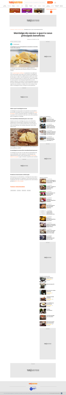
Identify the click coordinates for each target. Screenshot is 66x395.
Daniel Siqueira (16, 44)
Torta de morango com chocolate (50, 316)
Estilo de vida (24, 190)
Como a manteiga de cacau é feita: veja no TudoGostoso (51, 181)
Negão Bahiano (50, 277)
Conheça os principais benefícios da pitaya (51, 200)
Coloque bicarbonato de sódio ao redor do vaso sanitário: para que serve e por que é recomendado (51, 133)
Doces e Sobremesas (48, 6)
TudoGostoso (12, 29)
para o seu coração (19, 181)
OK (61, 393)
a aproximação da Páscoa (18, 73)
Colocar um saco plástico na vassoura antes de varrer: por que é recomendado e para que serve (51, 120)
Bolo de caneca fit (50, 284)
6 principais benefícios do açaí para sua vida (50, 238)
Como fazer (18, 190)
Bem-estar (28, 190)
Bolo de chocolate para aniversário (50, 322)
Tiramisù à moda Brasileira (50, 297)
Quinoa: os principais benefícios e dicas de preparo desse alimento (51, 225)
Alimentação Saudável (57, 6)
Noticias (16, 29)
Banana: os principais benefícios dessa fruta (51, 219)
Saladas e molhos (30, 6)
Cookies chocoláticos (49, 310)
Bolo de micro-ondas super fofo (51, 291)
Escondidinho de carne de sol (50, 303)
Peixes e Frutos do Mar (26, 6)
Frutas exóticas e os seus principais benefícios (51, 194)
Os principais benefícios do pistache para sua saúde (50, 213)
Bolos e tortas (13, 6)
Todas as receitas (61, 6)
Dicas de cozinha (21, 29)
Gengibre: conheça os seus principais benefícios (51, 188)
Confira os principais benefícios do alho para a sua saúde (51, 231)
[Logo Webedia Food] (33, 388)
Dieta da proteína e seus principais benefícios (51, 206)
